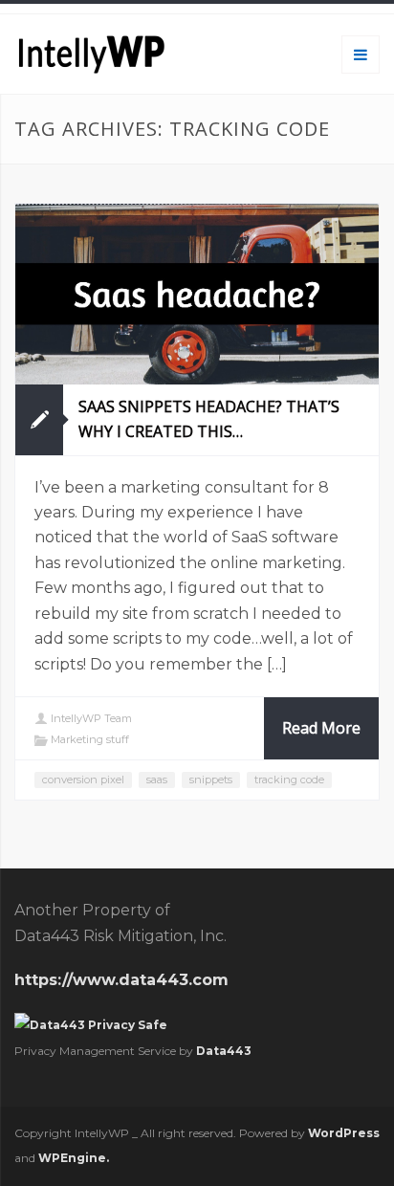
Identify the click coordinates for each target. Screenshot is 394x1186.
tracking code (289, 779)
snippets (210, 779)
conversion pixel (83, 779)
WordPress (344, 1133)
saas (156, 779)
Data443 (224, 1050)
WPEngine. (73, 1158)
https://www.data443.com (121, 980)
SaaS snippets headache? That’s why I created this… (208, 419)
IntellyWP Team (91, 718)
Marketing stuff (90, 739)
